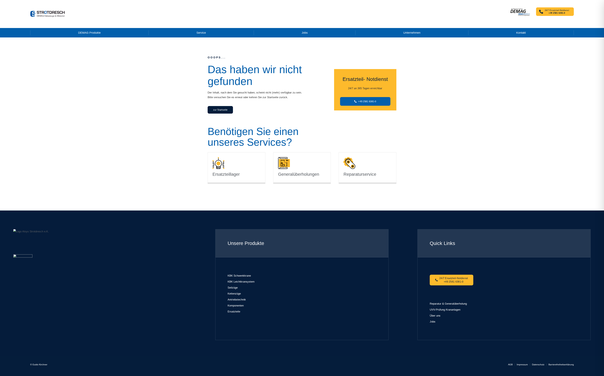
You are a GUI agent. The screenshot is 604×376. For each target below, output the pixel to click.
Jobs (305, 32)
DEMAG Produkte (89, 32)
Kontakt (521, 32)
